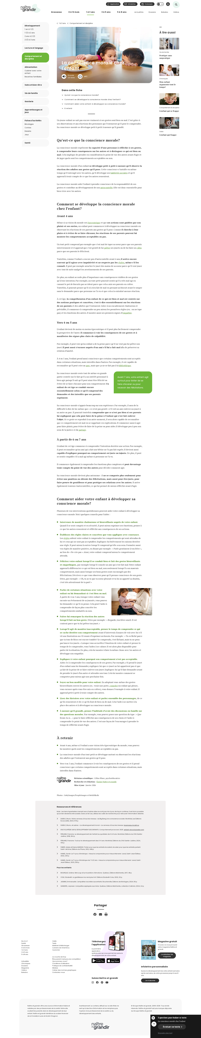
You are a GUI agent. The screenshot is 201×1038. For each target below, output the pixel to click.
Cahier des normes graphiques (64, 970)
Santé (27, 143)
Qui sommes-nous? (59, 961)
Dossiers (152, 12)
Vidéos (176, 12)
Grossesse (56, 12)
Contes (28, 127)
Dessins (28, 131)
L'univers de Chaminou (60, 948)
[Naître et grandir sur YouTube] (107, 982)
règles (121, 262)
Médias (55, 968)
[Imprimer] (106, 914)
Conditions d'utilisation (60, 963)
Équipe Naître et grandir (107, 782)
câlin (139, 247)
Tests (54, 943)
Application (114, 4)
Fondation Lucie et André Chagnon (45, 1016)
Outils (54, 941)
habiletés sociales (119, 172)
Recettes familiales (33, 76)
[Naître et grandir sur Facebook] (97, 982)
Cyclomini (56, 950)
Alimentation (31, 67)
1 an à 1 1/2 (29, 29)
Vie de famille (31, 93)
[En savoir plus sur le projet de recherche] (154, 1023)
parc (88, 365)
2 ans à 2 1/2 (30, 36)
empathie (127, 312)
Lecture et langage (34, 48)
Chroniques (25, 963)
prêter (107, 247)
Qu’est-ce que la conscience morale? (81, 95)
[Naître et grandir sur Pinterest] (102, 982)
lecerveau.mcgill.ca (131, 825)
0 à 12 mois (74, 12)
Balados (164, 12)
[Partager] (94, 914)
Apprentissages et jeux (33, 111)
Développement (32, 25)
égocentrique (93, 222)
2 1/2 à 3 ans (30, 39)
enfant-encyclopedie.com (134, 830)
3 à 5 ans (106, 12)
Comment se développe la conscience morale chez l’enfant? (92, 99)
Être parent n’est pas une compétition (66, 959)
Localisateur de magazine (167, 955)
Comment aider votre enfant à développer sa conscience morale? (95, 104)
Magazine (25, 968)
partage (82, 429)
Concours (148, 4)
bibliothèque (125, 365)
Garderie (29, 101)
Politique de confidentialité (62, 966)
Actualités (138, 12)
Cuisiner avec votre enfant (33, 71)
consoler (114, 685)
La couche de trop (59, 957)
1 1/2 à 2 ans (30, 32)
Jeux (27, 134)
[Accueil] (31, 8)
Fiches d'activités (33, 120)
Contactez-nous (58, 972)
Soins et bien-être (33, 85)
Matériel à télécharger (60, 945)
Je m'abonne (150, 980)
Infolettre (131, 4)
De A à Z (24, 941)
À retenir (68, 108)
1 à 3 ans (90, 12)
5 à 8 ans (122, 12)
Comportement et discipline (81, 23)
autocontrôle (106, 187)
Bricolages (29, 124)
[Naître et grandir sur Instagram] (93, 982)
